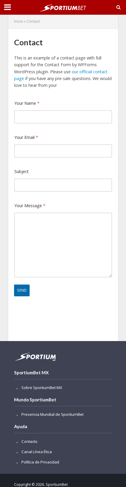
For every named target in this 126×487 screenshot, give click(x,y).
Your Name (27, 103)
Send (22, 290)
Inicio (18, 21)
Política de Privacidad (40, 462)
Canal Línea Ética (36, 451)
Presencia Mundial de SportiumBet (52, 414)
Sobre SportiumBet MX (41, 387)
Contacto (29, 441)
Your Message (29, 205)
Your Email (26, 137)
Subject (21, 171)
